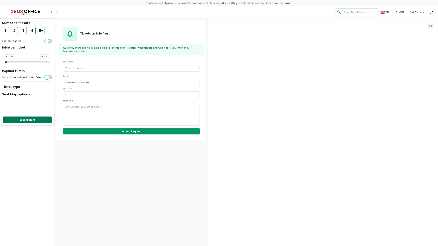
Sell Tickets (417, 12)
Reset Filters (27, 120)
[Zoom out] (426, 26)
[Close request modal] (198, 28)
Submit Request (131, 131)
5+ (41, 30)
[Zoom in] (421, 26)
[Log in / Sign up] (432, 12)
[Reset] (430, 26)
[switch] (27, 41)
